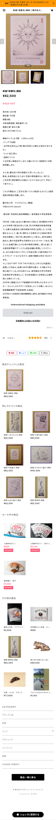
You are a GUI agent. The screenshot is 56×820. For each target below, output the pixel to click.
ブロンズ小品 (8, 715)
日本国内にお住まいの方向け (28, 321)
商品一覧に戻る (28, 777)
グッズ (4, 731)
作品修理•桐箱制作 (10, 764)
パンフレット (7, 748)
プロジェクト (7, 739)
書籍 (4, 756)
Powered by (25, 794)
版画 (4, 723)
